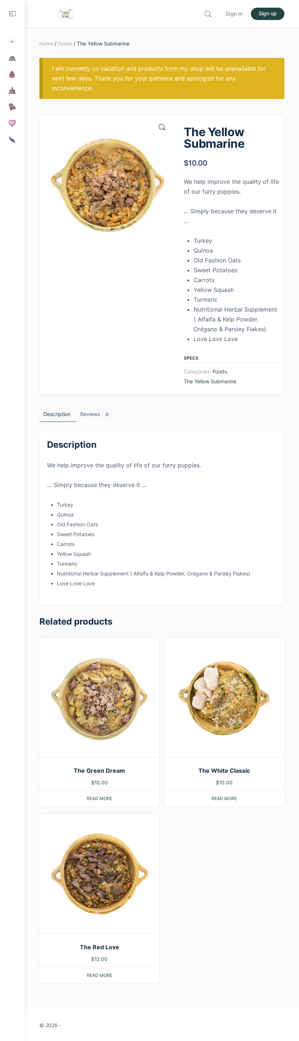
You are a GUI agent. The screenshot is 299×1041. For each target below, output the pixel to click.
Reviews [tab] (94, 414)
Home (46, 43)
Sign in (234, 14)
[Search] (208, 13)
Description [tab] (56, 414)
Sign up (268, 13)
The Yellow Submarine (210, 381)
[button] (161, 127)
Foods (65, 43)
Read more (99, 798)
